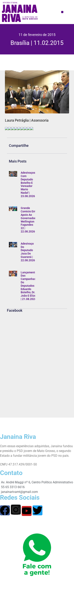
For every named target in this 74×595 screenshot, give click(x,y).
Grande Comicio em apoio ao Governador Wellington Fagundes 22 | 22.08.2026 (28, 219)
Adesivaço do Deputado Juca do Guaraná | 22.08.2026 (28, 252)
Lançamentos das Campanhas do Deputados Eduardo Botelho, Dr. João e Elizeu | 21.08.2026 (29, 286)
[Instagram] (16, 510)
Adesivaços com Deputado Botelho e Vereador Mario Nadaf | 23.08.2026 (28, 184)
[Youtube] (27, 511)
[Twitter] (37, 510)
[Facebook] (5, 510)
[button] (62, 12)
